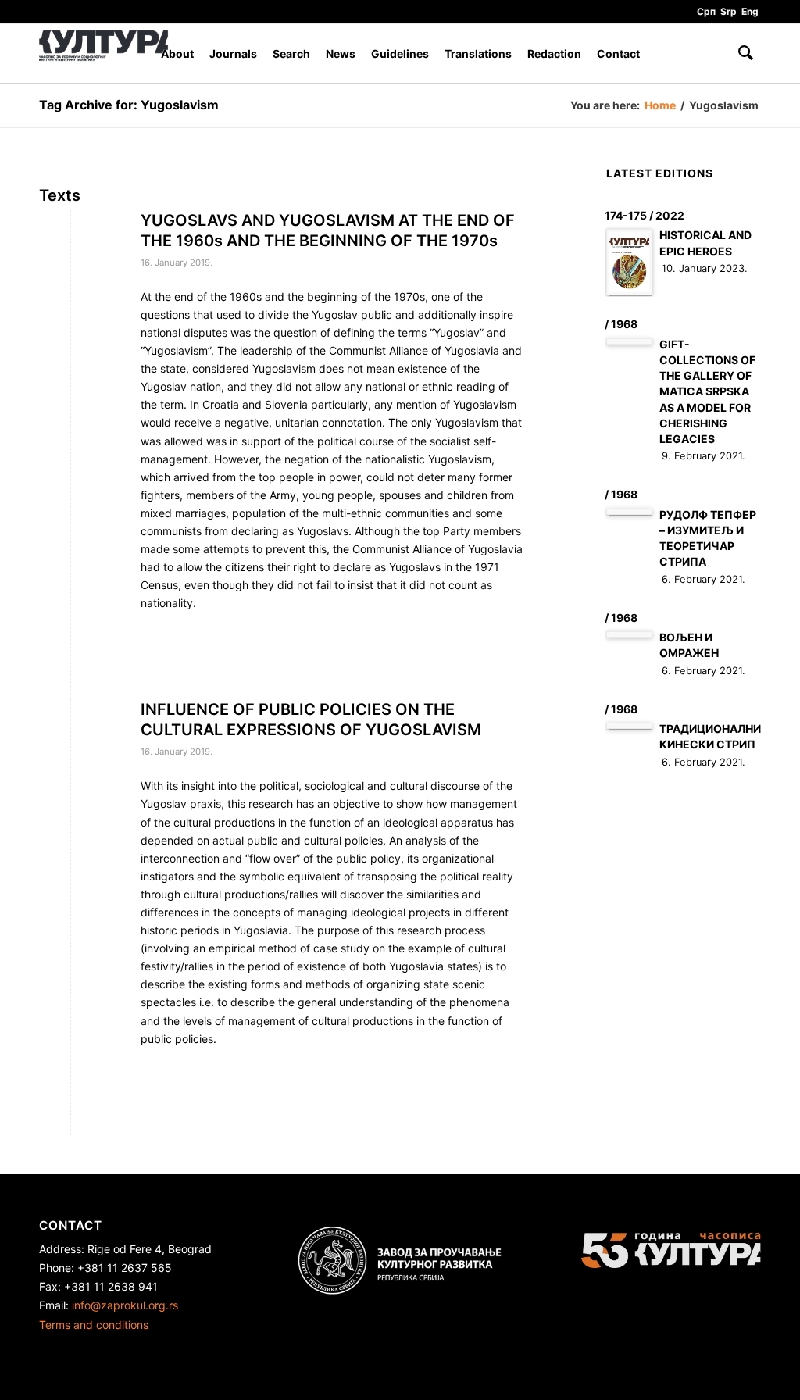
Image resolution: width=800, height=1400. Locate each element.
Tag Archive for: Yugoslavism (129, 104)
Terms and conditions (93, 1324)
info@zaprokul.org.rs (125, 1305)
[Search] (745, 53)
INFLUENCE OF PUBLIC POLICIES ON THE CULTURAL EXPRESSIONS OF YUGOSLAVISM (311, 719)
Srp (728, 11)
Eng (750, 11)
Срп (706, 11)
